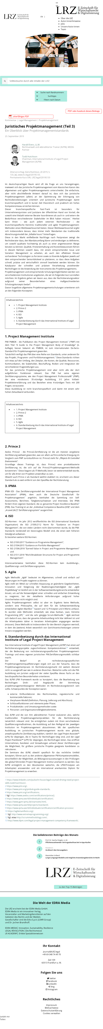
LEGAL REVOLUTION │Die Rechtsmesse (23, 930)
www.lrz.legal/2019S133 (29, 174)
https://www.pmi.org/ (17, 786)
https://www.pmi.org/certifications (23, 792)
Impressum (51, 1005)
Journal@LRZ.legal (51, 951)
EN (42, 16)
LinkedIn (53, 983)
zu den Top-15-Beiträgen (70, 887)
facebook (52, 981)
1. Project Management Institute (31, 305)
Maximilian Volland (52, 855)
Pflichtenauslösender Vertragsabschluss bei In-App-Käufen (68, 842)
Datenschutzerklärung (51, 1010)
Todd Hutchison (29, 156)
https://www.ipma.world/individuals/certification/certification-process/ (40, 808)
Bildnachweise (51, 1007)
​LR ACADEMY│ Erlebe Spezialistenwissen (24, 933)
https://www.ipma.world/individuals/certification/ (30, 798)
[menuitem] (67, 18)
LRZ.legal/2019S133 (41, 177)
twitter (53, 978)
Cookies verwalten (51, 1013)
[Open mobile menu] (57, 2)
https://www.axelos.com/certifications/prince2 (32, 795)
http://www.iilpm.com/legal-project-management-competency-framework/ (43, 820)
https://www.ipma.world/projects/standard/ (27, 804)
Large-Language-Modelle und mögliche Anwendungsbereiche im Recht (72, 858)
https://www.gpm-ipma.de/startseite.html (26, 801)
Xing (52, 986)
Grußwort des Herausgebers (56, 850)
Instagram (53, 989)
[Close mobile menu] (57, 5)
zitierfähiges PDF (21, 116)
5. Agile (19, 317)
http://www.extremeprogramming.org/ (30, 814)
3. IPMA (19, 311)
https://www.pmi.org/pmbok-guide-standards (28, 789)
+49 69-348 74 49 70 (51, 954)
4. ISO (18, 314)
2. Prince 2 (21, 308)
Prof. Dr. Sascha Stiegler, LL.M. (56, 840)
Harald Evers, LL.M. (31, 144)
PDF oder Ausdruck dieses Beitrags (84, 111)
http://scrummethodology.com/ (32, 817)
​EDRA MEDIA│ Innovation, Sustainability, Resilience (29, 928)
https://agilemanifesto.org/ (20, 811)
